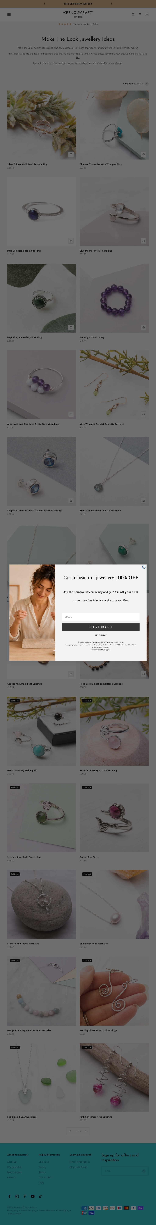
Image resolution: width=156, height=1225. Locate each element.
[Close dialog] (143, 567)
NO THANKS (100, 635)
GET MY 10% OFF (101, 627)
